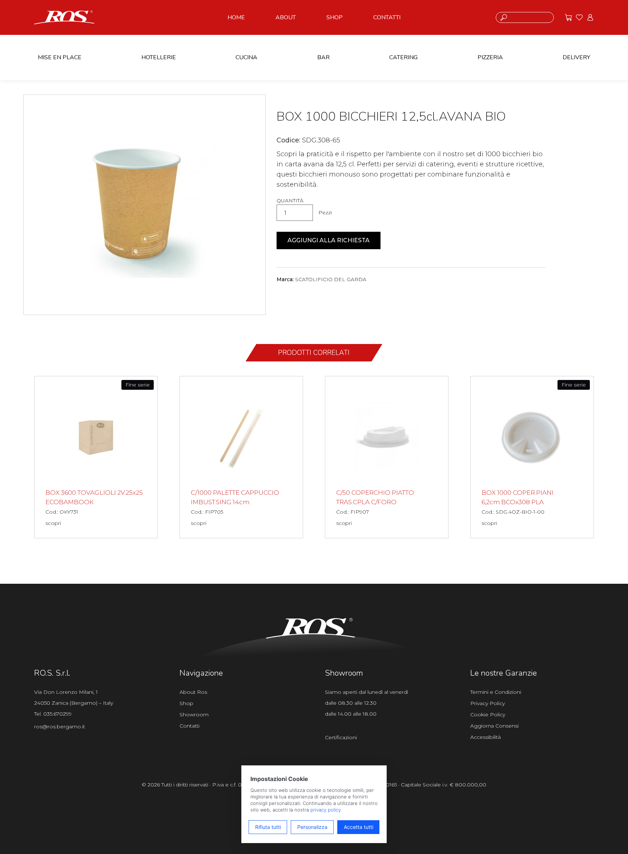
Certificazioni (341, 737)
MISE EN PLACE (59, 57)
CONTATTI (386, 17)
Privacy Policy (487, 703)
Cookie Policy (487, 714)
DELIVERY (576, 57)
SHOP (334, 17)
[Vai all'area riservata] (590, 17)
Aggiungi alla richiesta (328, 240)
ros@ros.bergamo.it (59, 726)
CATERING (403, 57)
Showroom (194, 714)
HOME (236, 17)
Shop (186, 703)
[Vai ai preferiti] (579, 17)
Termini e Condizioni (495, 692)
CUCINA (246, 57)
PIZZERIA (490, 57)
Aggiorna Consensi (494, 726)
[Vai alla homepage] (64, 16)
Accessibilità (485, 737)
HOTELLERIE (158, 57)
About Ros (193, 692)
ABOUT (285, 17)
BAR (323, 57)
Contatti (190, 726)
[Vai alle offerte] (568, 17)
